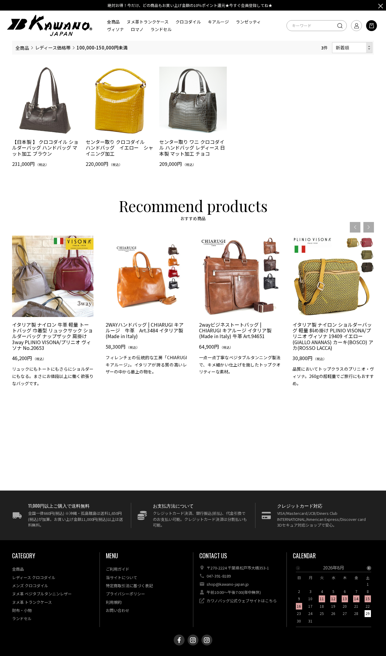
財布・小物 (22, 610)
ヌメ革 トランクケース (32, 602)
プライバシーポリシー (125, 594)
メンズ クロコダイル (30, 585)
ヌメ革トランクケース (148, 22)
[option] (52, 313)
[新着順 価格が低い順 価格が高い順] (352, 47)
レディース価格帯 (53, 47)
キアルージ (218, 22)
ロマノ (137, 29)
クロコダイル (188, 22)
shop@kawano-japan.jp (228, 584)
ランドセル (161, 29)
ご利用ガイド (117, 569)
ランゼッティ (248, 22)
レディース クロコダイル (33, 577)
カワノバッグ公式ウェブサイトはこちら (242, 601)
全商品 (113, 22)
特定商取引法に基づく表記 (129, 585)
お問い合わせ (117, 610)
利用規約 (114, 602)
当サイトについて (121, 577)
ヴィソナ (115, 29)
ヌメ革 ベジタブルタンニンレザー (42, 594)
